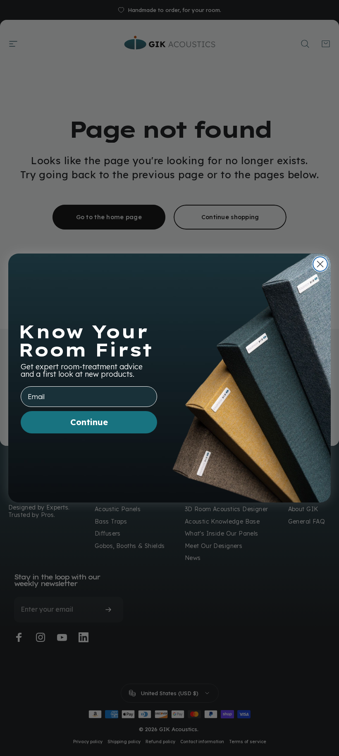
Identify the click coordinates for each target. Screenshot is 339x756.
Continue (89, 422)
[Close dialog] (320, 264)
